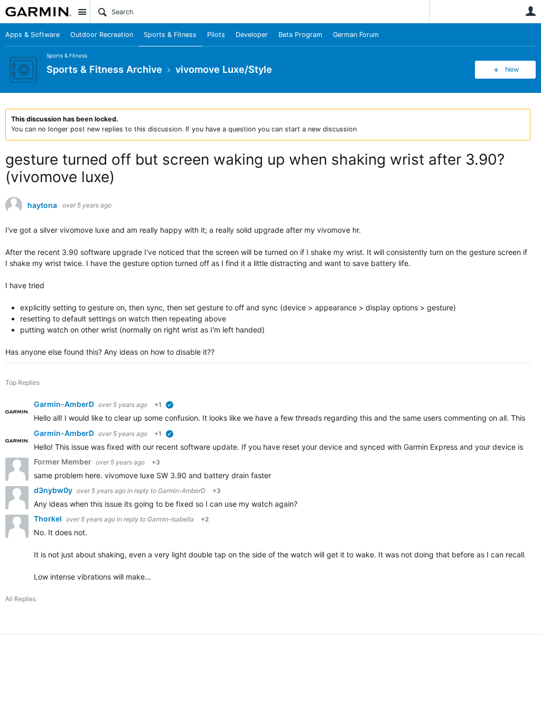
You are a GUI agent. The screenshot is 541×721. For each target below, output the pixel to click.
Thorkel (48, 518)
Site (82, 12)
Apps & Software (32, 35)
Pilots (216, 35)
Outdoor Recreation (101, 35)
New (512, 69)
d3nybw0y (54, 490)
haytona (42, 205)
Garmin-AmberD (65, 404)
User (530, 11)
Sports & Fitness (170, 35)
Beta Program (300, 35)
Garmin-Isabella (170, 519)
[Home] (38, 11)
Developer (252, 35)
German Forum (356, 35)
